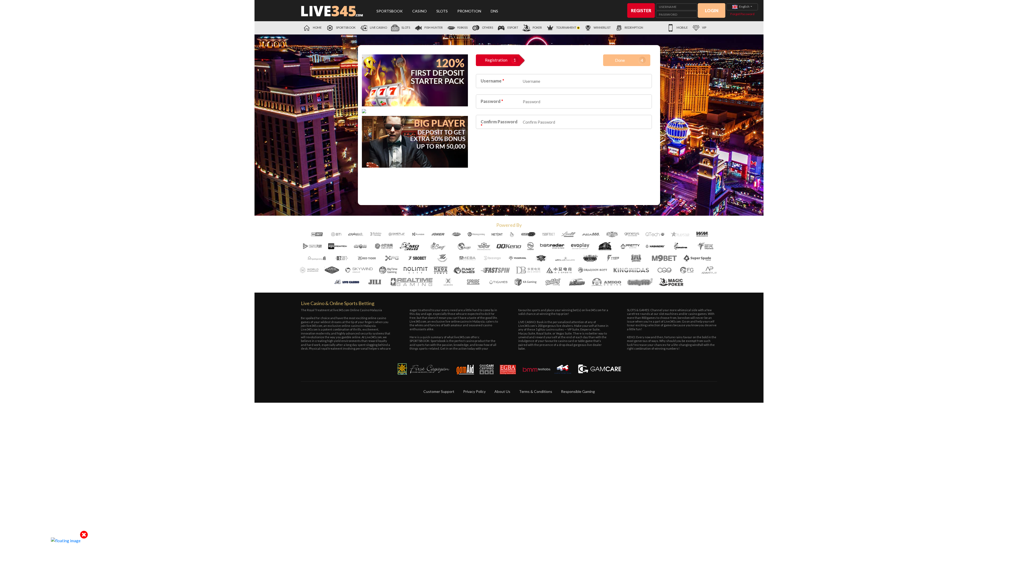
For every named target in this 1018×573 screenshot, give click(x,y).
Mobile (682, 27)
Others (487, 27)
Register (641, 10)
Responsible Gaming (578, 391)
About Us (502, 391)
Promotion (469, 11)
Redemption (634, 27)
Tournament (566, 27)
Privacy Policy (474, 391)
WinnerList (602, 27)
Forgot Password (742, 14)
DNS (494, 11)
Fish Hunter (433, 27)
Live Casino (378, 27)
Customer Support (438, 391)
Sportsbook (389, 11)
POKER (537, 27)
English (744, 6)
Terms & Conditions (535, 391)
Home (317, 27)
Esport (512, 27)
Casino (419, 11)
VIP (703, 27)
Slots (442, 11)
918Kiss (462, 27)
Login (711, 10)
